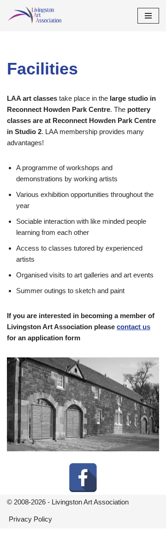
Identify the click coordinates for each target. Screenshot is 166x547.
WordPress (113, 537)
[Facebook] (83, 477)
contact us (133, 327)
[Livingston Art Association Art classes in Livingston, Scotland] (34, 15)
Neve (44, 537)
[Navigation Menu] (148, 16)
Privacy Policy (30, 519)
